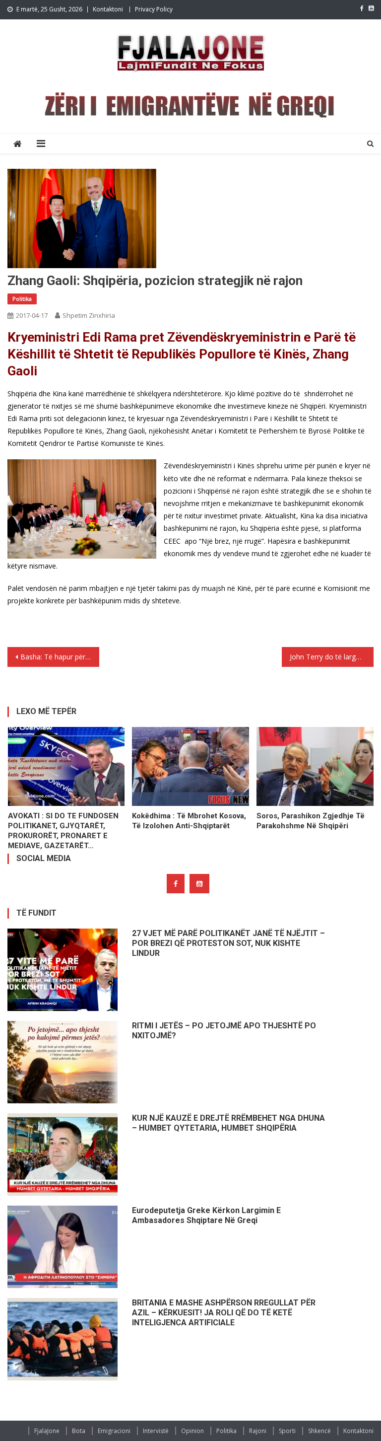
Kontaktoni (108, 9)
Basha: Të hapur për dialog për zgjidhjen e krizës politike (59, 656)
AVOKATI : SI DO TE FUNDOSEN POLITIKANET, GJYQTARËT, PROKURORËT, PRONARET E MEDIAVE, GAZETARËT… (63, 830)
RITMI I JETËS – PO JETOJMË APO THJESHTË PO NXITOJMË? (224, 1030)
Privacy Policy (154, 9)
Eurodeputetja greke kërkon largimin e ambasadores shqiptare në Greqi (206, 1215)
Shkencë (319, 1431)
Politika (22, 298)
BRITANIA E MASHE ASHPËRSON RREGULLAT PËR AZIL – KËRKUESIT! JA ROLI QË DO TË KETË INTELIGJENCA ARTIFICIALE (224, 1312)
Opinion (192, 1431)
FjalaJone (47, 1431)
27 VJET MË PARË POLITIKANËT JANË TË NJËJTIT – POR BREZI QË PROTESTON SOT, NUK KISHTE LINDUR (228, 943)
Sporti (287, 1431)
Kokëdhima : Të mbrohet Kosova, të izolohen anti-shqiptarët (189, 820)
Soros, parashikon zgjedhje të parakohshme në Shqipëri (310, 820)
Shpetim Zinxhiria (89, 315)
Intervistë (156, 1431)
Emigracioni (114, 1431)
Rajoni (257, 1431)
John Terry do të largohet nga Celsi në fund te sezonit (331, 656)
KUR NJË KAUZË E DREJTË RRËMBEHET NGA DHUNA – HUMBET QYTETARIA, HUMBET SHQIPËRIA (228, 1123)
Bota (78, 1431)
